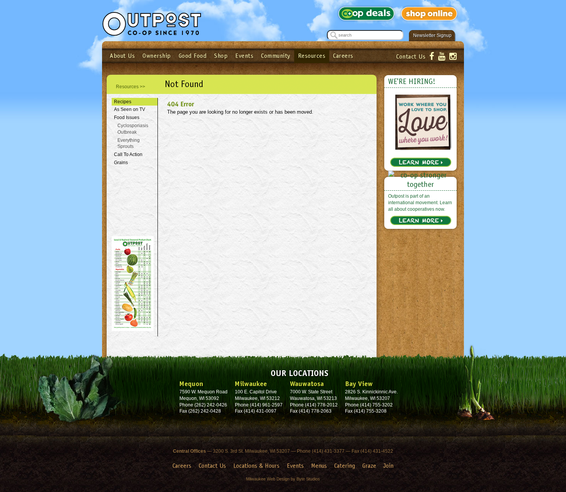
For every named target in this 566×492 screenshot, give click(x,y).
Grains (121, 162)
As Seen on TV (129, 109)
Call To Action (128, 154)
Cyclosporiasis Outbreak (132, 129)
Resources (312, 55)
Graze (369, 465)
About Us (122, 55)
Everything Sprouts (128, 143)
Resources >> (130, 86)
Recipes (122, 101)
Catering (344, 465)
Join (388, 465)
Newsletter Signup (432, 35)
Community (275, 55)
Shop (221, 55)
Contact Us (410, 56)
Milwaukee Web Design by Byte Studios (283, 479)
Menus (319, 465)
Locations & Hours (256, 465)
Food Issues (126, 117)
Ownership (156, 55)
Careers (343, 55)
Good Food (193, 55)
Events (244, 55)
